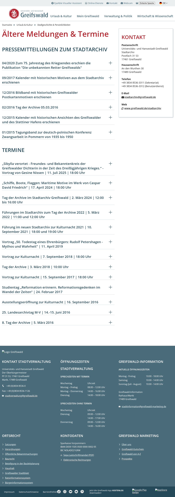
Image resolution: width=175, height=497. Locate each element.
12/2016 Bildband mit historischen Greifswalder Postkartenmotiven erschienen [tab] (40, 94)
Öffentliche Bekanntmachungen (21, 454)
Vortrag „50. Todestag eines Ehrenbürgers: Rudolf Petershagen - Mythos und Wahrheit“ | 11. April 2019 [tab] (52, 244)
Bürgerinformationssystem (19, 482)
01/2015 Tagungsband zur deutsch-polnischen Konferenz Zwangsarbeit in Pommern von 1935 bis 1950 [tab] (46, 134)
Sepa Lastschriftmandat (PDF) (78, 455)
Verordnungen (12, 449)
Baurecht (9, 458)
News (82, 483)
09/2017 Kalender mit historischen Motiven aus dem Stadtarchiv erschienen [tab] (53, 79)
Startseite (7, 24)
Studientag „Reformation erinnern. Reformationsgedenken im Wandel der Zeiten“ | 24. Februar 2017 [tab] (51, 289)
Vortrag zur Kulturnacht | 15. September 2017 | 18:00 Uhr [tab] (47, 277)
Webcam (128, 3)
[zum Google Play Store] (143, 492)
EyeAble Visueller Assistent (68, 3)
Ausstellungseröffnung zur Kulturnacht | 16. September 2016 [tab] (50, 302)
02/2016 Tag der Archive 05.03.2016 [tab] (30, 107)
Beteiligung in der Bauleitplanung (22, 463)
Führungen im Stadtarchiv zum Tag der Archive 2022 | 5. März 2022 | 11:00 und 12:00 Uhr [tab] (50, 214)
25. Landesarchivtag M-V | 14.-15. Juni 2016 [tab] (36, 312)
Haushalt (9, 468)
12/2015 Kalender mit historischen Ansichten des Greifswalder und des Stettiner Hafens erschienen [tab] (51, 119)
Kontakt (113, 3)
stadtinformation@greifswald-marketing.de (144, 406)
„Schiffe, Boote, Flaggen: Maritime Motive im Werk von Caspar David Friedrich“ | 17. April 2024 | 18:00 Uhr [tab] (51, 185)
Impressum (9, 492)
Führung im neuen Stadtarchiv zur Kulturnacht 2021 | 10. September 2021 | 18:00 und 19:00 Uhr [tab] (47, 229)
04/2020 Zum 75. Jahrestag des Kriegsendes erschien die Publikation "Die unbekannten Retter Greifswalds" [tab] (46, 65)
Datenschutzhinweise (29, 492)
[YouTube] (71, 491)
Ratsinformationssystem (17, 477)
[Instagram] (65, 491)
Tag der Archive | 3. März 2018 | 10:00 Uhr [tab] (35, 267)
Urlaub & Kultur (25, 24)
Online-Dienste (95, 3)
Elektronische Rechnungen (77, 459)
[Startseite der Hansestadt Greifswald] (28, 13)
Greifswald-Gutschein (133, 449)
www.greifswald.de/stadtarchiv (142, 108)
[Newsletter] (77, 491)
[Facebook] (59, 491)
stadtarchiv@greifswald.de (140, 97)
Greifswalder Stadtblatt (17, 473)
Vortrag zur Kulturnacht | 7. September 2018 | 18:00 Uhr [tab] (46, 256)
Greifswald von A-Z (131, 454)
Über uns (126, 444)
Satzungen (10, 444)
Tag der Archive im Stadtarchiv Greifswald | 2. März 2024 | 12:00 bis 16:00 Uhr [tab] (53, 199)
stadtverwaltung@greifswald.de (21, 395)
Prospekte (127, 458)
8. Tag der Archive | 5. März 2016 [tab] (28, 322)
